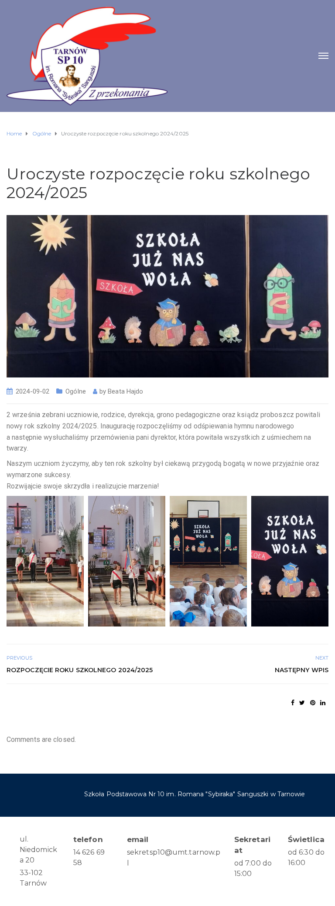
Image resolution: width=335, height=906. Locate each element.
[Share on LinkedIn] (322, 702)
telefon (88, 839)
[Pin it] (312, 702)
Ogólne (75, 391)
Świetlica (306, 839)
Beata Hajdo (125, 391)
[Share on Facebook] (292, 702)
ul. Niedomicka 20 (38, 849)
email (138, 839)
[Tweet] (302, 702)
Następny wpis (301, 670)
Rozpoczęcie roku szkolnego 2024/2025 (80, 670)
